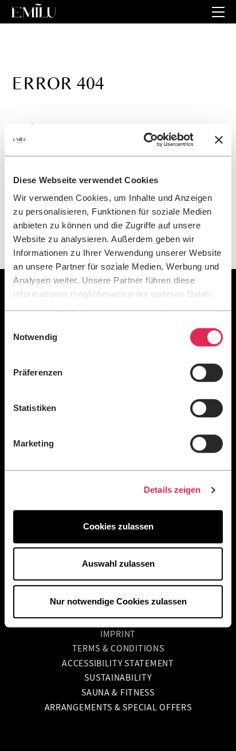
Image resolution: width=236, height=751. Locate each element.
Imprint (118, 633)
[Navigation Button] (218, 12)
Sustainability (117, 677)
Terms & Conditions (118, 648)
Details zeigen (172, 490)
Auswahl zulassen (118, 563)
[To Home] (38, 12)
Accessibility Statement (118, 663)
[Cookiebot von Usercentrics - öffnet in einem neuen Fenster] (146, 139)
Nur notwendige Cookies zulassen (118, 601)
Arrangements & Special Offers (118, 707)
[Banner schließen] (219, 140)
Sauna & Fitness (118, 692)
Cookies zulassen (118, 526)
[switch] (206, 372)
